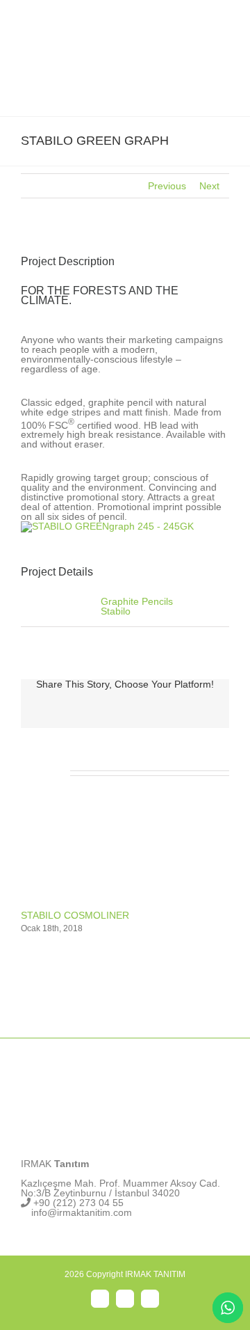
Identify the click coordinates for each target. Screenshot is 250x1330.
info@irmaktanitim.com (81, 1212)
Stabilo (116, 611)
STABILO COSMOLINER (75, 915)
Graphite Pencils (137, 601)
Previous (167, 185)
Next (209, 185)
